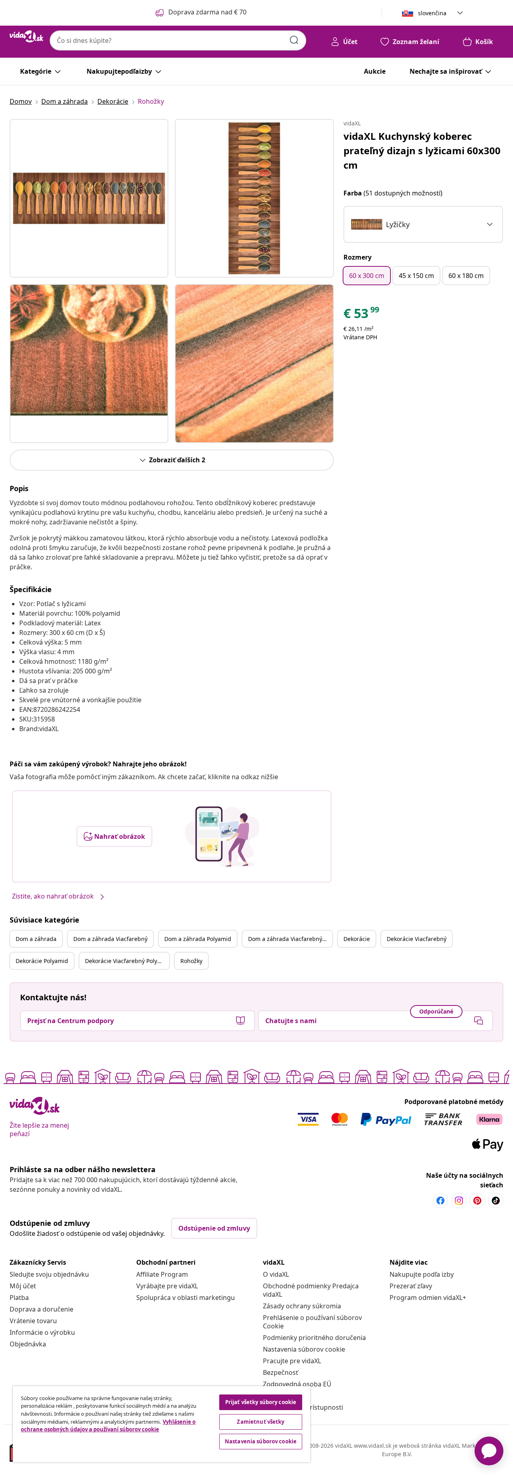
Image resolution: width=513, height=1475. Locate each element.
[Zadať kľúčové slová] (294, 40)
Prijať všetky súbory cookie (261, 1402)
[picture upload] (222, 836)
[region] (161, 1424)
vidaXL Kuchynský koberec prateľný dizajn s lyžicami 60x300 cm (422, 150)
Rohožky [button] (191, 961)
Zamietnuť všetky (260, 1421)
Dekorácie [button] (356, 939)
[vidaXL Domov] (26, 36)
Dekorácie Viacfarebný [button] (416, 939)
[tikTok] (496, 1201)
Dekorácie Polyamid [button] (42, 961)
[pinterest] (477, 1201)
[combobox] (178, 40)
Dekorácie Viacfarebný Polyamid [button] (127, 961)
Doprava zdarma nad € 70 (207, 12)
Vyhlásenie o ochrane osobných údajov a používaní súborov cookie (108, 1425)
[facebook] (440, 1201)
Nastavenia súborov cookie (304, 1349)
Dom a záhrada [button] (36, 939)
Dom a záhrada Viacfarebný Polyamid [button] (290, 939)
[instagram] (459, 1201)
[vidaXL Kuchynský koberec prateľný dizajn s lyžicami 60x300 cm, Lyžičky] (89, 198)
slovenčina (432, 13)
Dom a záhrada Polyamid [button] (197, 939)
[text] (361, 315)
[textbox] (380, 224)
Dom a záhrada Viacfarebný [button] (110, 939)
